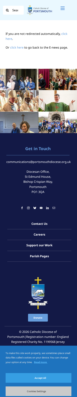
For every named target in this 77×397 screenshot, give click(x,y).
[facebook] (22, 208)
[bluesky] (34, 208)
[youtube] (41, 208)
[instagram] (28, 208)
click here (17, 47)
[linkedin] (47, 208)
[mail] (54, 208)
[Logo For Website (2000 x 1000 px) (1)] (39, 5)
